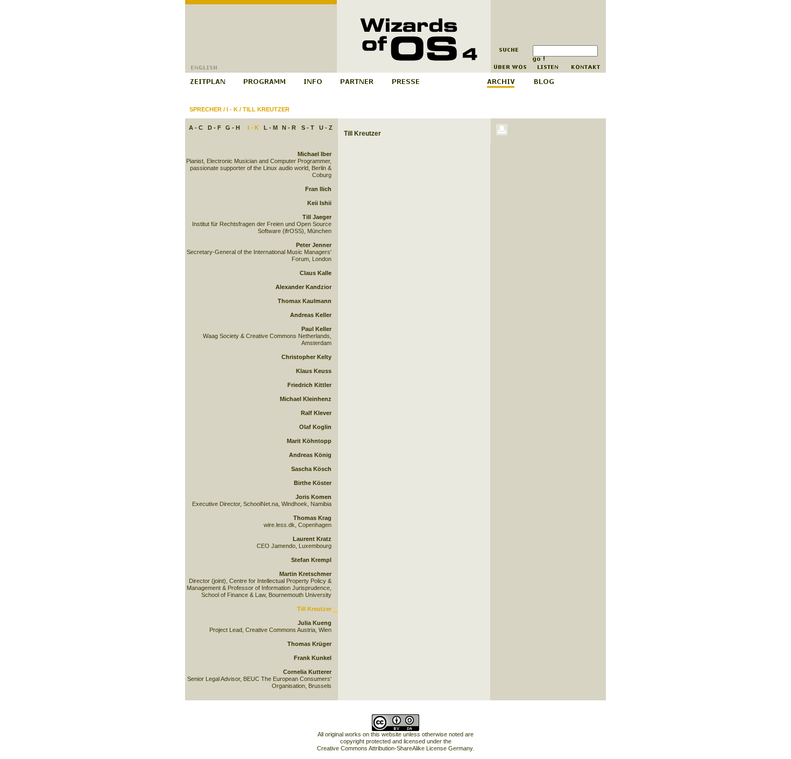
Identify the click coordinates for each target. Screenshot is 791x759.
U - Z (326, 127)
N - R (289, 127)
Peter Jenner (313, 245)
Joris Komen (313, 497)
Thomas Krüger (309, 644)
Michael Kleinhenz (305, 399)
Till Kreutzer (266, 109)
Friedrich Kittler (309, 385)
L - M (271, 127)
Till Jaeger (316, 217)
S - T (307, 127)
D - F (214, 127)
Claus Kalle (315, 273)
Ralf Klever (316, 413)
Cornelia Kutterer (307, 672)
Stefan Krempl (311, 560)
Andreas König (310, 455)
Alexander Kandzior (303, 287)
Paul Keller (316, 329)
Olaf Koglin (315, 427)
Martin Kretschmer (305, 574)
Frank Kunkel (312, 658)
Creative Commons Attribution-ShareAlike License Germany (394, 748)
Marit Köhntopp (309, 441)
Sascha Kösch (311, 469)
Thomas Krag (312, 518)
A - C (196, 127)
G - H (232, 127)
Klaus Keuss (313, 371)
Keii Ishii (319, 203)
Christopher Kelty (306, 357)
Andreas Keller (310, 315)
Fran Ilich (318, 189)
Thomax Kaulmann (304, 301)
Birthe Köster (312, 483)
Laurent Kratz (312, 539)
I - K (232, 109)
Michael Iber (314, 154)
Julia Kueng (314, 623)
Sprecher (205, 109)
